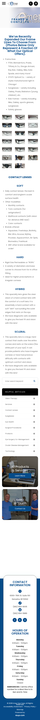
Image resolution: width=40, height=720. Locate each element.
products (9, 433)
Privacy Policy (29, 706)
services (8, 404)
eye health (9, 422)
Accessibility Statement (13, 706)
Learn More (20, 475)
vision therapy (11, 398)
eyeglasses (9, 416)
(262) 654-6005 (20, 607)
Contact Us (20, 508)
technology (10, 451)
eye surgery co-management (17, 439)
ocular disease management (17, 445)
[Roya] (20, 715)
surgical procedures (13, 428)
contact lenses (11, 410)
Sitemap (20, 709)
